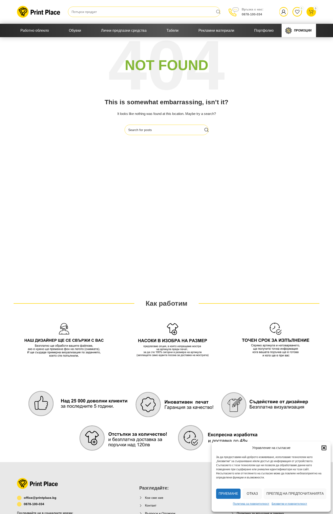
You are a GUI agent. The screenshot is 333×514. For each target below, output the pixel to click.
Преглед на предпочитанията (295, 493)
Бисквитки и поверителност (289, 503)
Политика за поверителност (251, 503)
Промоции (302, 30)
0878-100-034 (252, 11)
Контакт (150, 505)
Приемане (228, 493)
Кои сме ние (154, 497)
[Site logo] (38, 11)
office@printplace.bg (40, 497)
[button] (324, 448)
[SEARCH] (218, 11)
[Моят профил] (283, 11)
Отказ (252, 493)
